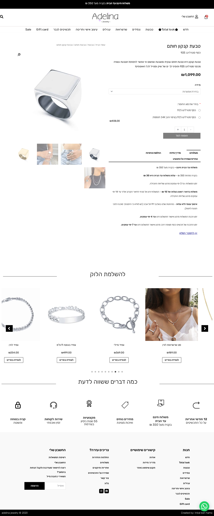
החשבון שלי (188, 16)
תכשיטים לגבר (62, 29)
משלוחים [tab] (193, 152)
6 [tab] (105, 371)
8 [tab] (98, 371)
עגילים (107, 29)
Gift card (42, 29)
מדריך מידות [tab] (175, 152)
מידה (198, 84)
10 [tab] (92, 371)
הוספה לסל (182, 135)
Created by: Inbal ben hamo (196, 512)
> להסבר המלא (187, 233)
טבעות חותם (80, 44)
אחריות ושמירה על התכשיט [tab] (185, 158)
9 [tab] (95, 371)
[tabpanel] (186, 326)
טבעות (149, 29)
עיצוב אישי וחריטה (87, 29)
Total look (168, 29)
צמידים (136, 29)
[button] (19, 55)
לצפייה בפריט (186, 359)
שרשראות (121, 29)
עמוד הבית (100, 44)
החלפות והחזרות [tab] (153, 152)
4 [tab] (112, 371)
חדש (186, 29)
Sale (28, 29)
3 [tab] (115, 371)
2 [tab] (118, 371)
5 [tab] (108, 371)
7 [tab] (102, 371)
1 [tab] (122, 371)
